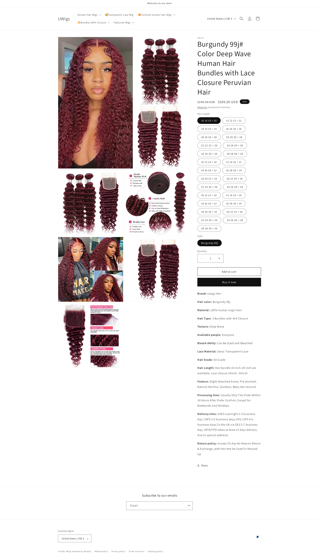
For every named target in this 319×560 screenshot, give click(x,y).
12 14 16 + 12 (234, 162)
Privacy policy (118, 551)
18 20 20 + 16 (209, 211)
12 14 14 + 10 (234, 195)
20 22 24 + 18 (235, 178)
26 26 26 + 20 (209, 153)
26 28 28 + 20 (209, 228)
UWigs (69, 551)
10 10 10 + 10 (209, 120)
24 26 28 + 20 (235, 187)
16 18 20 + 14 (234, 170)
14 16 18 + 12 (209, 170)
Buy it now (229, 282)
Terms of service (136, 551)
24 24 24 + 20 (235, 145)
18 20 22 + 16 (209, 178)
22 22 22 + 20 (209, 145)
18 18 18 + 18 (209, 137)
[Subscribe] (188, 505)
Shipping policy (155, 551)
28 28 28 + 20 (235, 153)
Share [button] (204, 465)
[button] (89, 15)
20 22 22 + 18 (235, 211)
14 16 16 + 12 (209, 203)
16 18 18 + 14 (234, 203)
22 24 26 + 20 (209, 187)
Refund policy (101, 551)
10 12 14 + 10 (209, 162)
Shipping (202, 107)
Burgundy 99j (209, 243)
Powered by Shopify (81, 551)
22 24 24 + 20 (209, 220)
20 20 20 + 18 (234, 137)
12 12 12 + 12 (234, 120)
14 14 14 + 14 (209, 129)
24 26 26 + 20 (235, 220)
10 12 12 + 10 (209, 195)
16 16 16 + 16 (234, 129)
